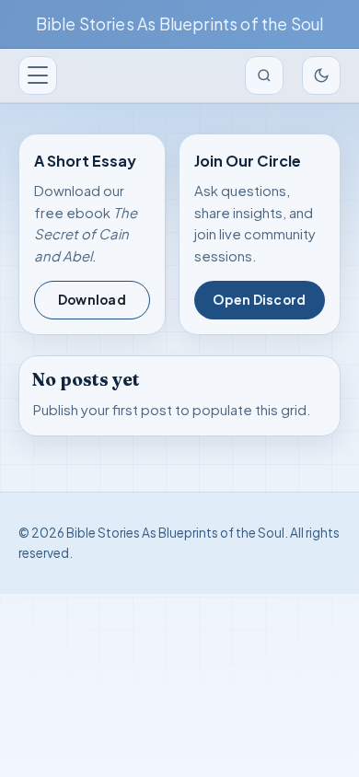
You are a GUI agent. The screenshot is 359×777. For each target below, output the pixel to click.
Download (92, 299)
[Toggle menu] (37, 75)
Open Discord (259, 299)
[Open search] (264, 75)
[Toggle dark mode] (321, 75)
